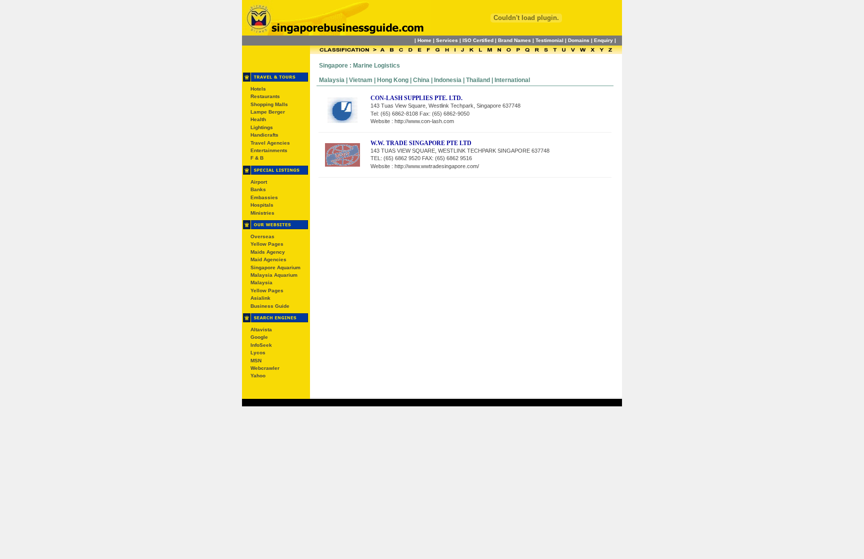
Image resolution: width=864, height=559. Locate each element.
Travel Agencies (270, 143)
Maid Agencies (268, 259)
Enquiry (603, 40)
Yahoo (258, 375)
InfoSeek (261, 345)
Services (447, 40)
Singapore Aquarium (275, 267)
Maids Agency (267, 252)
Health (258, 119)
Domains (579, 40)
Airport (258, 182)
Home (425, 40)
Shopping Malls (269, 104)
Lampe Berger (267, 112)
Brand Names (514, 40)
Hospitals (262, 205)
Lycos (258, 352)
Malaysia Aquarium (274, 275)
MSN (256, 360)
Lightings (261, 127)
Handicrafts (264, 135)
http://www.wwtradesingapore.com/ (436, 166)
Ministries (262, 213)
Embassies (264, 197)
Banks (258, 189)
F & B (257, 158)
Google (259, 337)
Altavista (261, 329)
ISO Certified (478, 40)
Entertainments (269, 150)
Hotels (258, 89)
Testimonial (550, 40)
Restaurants (265, 96)
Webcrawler (265, 368)
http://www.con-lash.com (424, 121)
